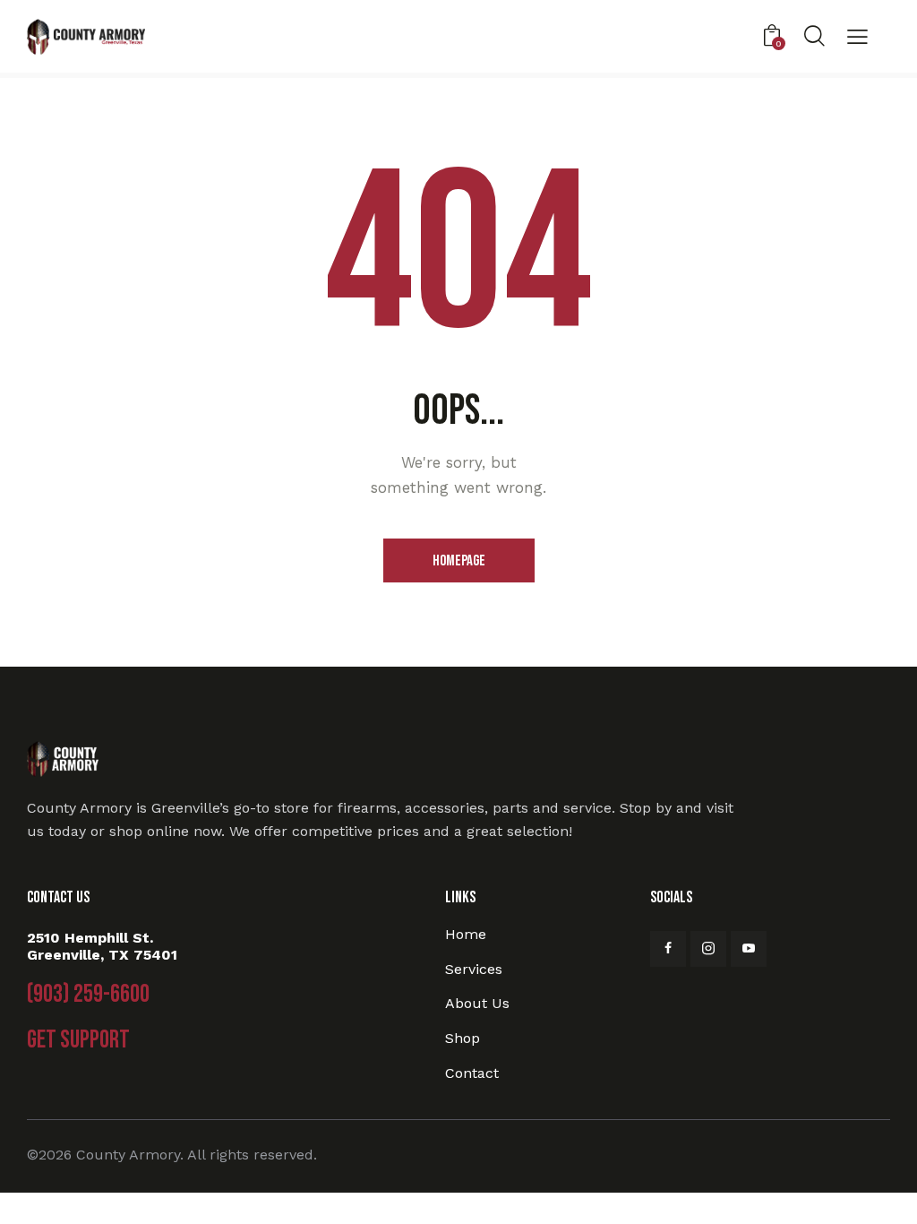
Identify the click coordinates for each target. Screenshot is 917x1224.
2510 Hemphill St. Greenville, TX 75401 (102, 946)
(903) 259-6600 (88, 994)
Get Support (78, 1040)
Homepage (459, 561)
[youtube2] (749, 949)
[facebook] (668, 949)
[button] (857, 38)
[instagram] (708, 949)
